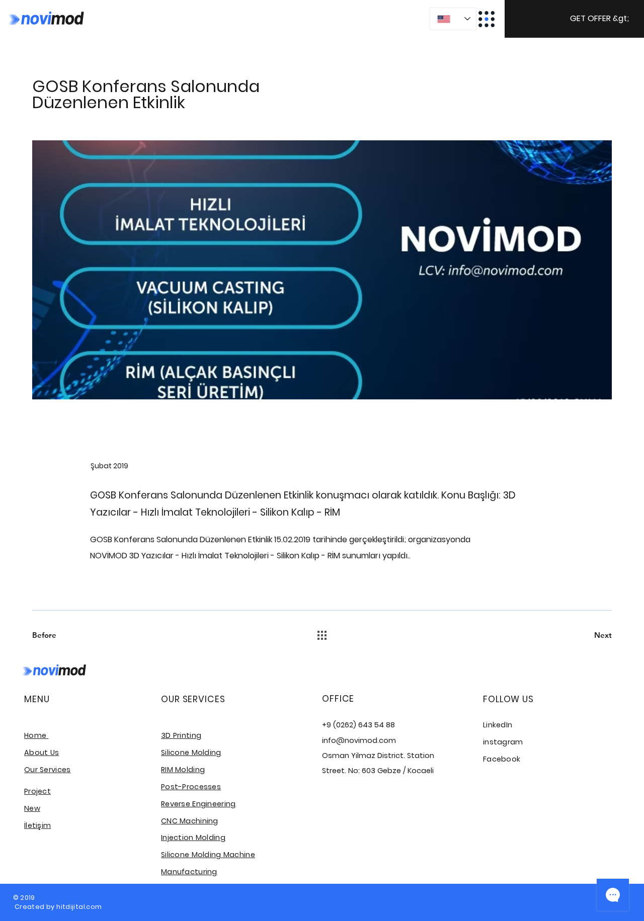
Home (36, 735)
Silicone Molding (191, 752)
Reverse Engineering (198, 804)
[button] (574, 19)
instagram (503, 742)
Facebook (501, 759)
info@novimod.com (359, 740)
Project (37, 791)
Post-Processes (191, 787)
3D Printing (181, 735)
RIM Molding (183, 770)
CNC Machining (189, 821)
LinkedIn (497, 725)
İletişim (37, 825)
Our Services (47, 770)
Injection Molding (193, 837)
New (32, 808)
